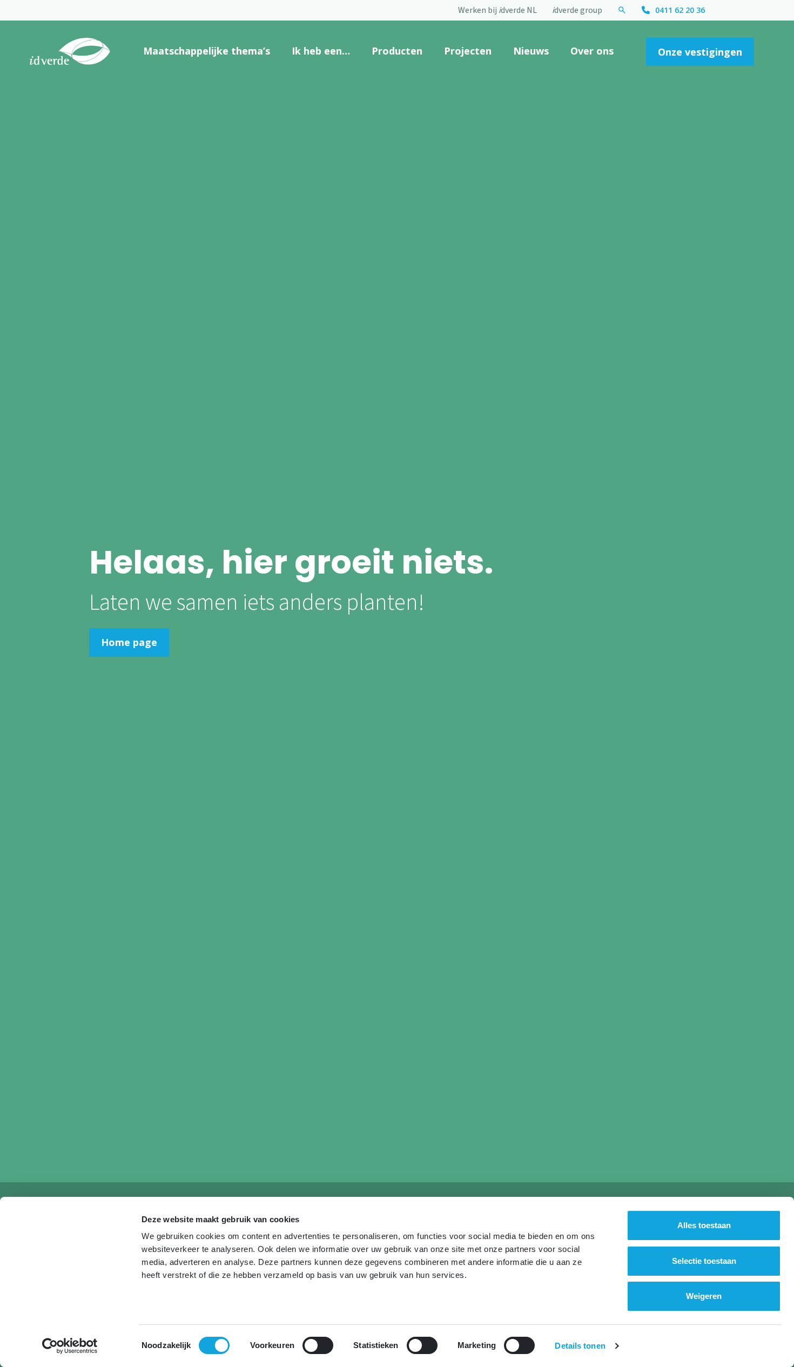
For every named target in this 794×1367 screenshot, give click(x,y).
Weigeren (704, 1296)
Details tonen (580, 1345)
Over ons (592, 50)
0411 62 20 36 (680, 10)
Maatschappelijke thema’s (206, 50)
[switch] (317, 1345)
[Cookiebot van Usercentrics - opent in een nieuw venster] (70, 1346)
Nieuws (531, 50)
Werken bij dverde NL (497, 10)
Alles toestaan (704, 1225)
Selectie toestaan (704, 1260)
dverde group (577, 10)
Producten (397, 50)
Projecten (468, 50)
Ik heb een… (321, 50)
